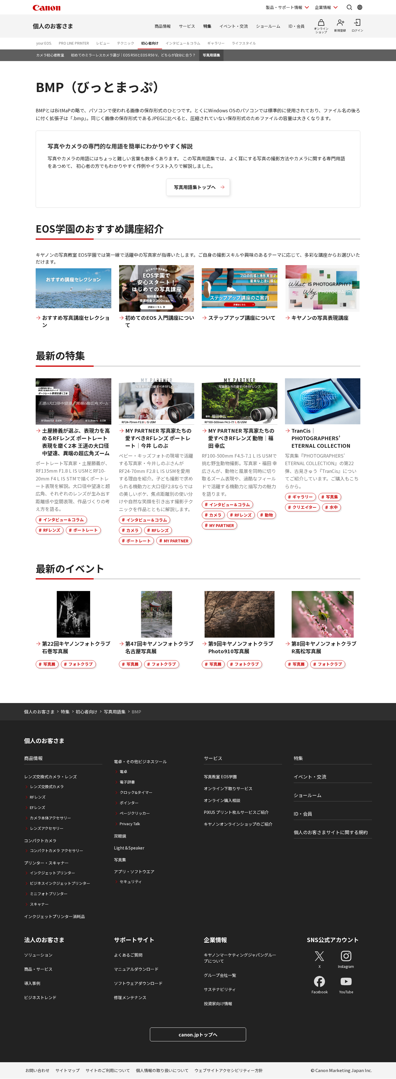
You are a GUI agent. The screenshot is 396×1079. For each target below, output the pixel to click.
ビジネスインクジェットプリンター (60, 883)
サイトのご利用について (108, 1070)
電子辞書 (127, 782)
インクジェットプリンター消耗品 (54, 916)
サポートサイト (134, 940)
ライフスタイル (244, 43)
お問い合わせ (37, 1070)
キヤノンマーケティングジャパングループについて (240, 958)
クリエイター (305, 507)
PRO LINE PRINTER (74, 43)
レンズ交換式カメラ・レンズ (50, 776)
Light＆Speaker (129, 848)
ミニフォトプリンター (49, 893)
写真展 (49, 664)
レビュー (103, 43)
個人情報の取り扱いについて (162, 1070)
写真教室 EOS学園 (220, 776)
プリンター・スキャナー (46, 863)
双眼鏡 (120, 836)
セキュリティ (131, 881)
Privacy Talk (130, 823)
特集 (207, 26)
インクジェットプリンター (52, 873)
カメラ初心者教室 (50, 54)
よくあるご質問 (128, 955)
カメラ (132, 530)
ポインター (129, 802)
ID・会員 (296, 26)
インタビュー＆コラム (183, 43)
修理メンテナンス (130, 997)
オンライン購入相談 (222, 800)
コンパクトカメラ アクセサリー (56, 850)
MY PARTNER (176, 541)
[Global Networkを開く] (359, 7)
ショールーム (268, 26)
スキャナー (39, 904)
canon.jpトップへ (198, 1034)
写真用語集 (211, 54)
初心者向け (150, 43)
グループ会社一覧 (220, 975)
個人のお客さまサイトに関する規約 (331, 832)
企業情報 (323, 7)
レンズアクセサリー (46, 828)
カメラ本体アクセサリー (50, 818)
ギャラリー (216, 43)
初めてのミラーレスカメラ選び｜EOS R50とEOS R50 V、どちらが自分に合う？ (133, 54)
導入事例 (32, 983)
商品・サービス (38, 969)
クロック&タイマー (136, 792)
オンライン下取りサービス (228, 788)
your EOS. (44, 43)
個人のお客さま (53, 26)
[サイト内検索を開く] (349, 7)
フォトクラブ (80, 664)
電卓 (123, 771)
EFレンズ (37, 807)
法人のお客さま (44, 940)
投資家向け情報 (218, 1003)
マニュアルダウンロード (136, 969)
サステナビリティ (220, 989)
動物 (269, 515)
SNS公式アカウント (333, 939)
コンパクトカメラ (40, 840)
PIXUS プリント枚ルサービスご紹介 (236, 812)
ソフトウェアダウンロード (138, 983)
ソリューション (38, 955)
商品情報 (163, 26)
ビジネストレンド (40, 997)
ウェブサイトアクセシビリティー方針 (229, 1070)
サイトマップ (67, 1070)
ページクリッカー (135, 813)
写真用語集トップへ (195, 186)
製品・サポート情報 (284, 7)
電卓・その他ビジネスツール (140, 761)
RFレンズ (51, 530)
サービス (187, 26)
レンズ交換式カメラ (47, 786)
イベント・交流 (233, 26)
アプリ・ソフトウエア (134, 871)
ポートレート (85, 530)
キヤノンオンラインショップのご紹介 (238, 824)
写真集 (332, 497)
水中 (334, 507)
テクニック (125, 43)
